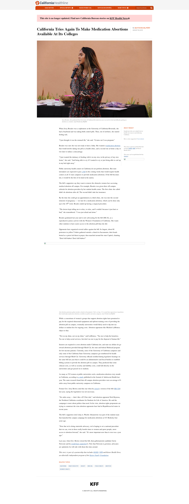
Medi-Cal (90, 466)
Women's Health (64, 469)
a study (80, 377)
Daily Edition (49, 8)
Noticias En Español (105, 8)
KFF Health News (119, 18)
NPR (134, 148)
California (63, 466)
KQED (130, 148)
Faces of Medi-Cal (85, 8)
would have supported (79, 444)
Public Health (99, 466)
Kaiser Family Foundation (99, 455)
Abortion (108, 466)
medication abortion (113, 145)
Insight (83, 466)
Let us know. (140, 139)
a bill (84, 171)
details (126, 156)
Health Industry (73, 466)
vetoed (96, 388)
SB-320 (117, 388)
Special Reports (65, 8)
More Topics (122, 8)
